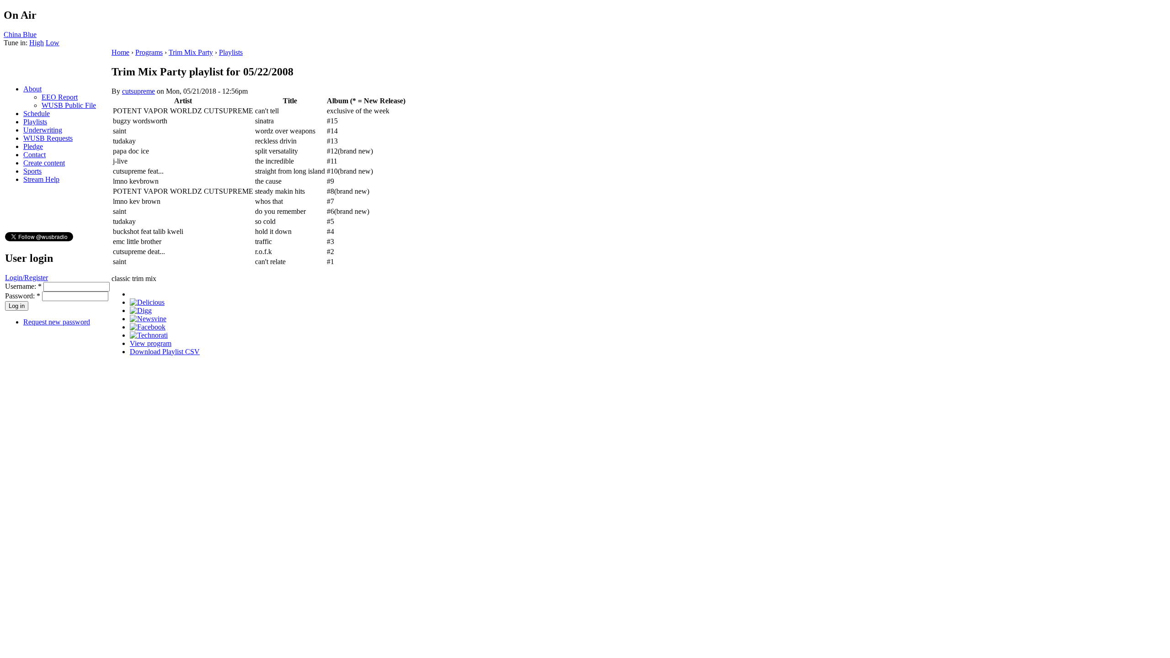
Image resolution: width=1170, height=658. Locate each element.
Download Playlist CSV (165, 352)
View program (150, 343)
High (36, 43)
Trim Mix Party (191, 52)
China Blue (20, 34)
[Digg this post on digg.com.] (141, 310)
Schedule (36, 113)
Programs (149, 52)
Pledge (33, 146)
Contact (34, 155)
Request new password (56, 322)
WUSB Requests (48, 138)
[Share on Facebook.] (147, 327)
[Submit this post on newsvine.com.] (148, 319)
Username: (23, 286)
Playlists (35, 122)
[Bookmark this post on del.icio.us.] (147, 302)
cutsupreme (138, 91)
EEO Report (60, 97)
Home (120, 52)
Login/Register (26, 277)
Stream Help (41, 179)
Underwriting (42, 130)
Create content (44, 163)
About (32, 89)
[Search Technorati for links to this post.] (149, 335)
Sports (32, 171)
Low (52, 43)
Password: (22, 296)
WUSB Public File (69, 105)
